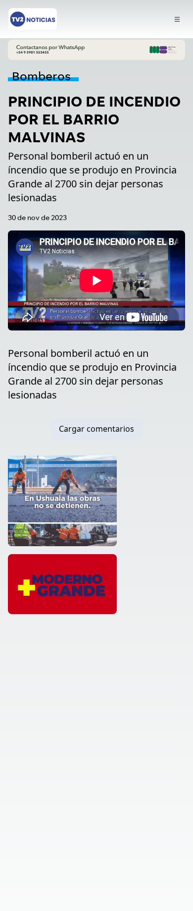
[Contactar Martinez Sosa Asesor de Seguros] (96, 50)
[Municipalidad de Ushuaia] (62, 501)
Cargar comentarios (96, 428)
